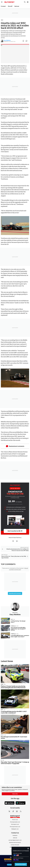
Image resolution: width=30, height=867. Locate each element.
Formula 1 (3, 6)
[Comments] (27, 40)
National (16, 6)
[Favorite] (23, 40)
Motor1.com (15, 819)
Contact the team (15, 844)
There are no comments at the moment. (15, 568)
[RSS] (20, 811)
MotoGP (10, 6)
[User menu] (27, 2)
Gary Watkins (7, 40)
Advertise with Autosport (15, 842)
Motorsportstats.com (15, 826)
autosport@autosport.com (15, 840)
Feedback (15, 835)
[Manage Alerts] (16, 541)
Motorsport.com (15, 824)
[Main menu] (1, 2)
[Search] (24, 2)
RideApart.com (15, 829)
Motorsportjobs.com (15, 822)
